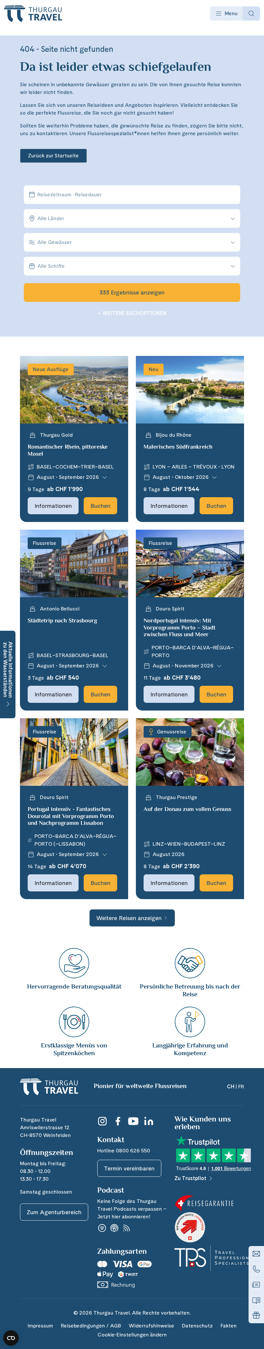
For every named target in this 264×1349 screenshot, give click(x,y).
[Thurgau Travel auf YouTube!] (133, 1121)
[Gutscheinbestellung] (256, 1315)
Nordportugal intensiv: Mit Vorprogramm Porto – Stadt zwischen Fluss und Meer (179, 628)
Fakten (229, 1326)
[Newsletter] (256, 1284)
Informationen (53, 505)
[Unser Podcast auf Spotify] (102, 1228)
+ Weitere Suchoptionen (132, 313)
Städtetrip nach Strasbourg (62, 621)
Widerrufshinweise (151, 1326)
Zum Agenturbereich (54, 1212)
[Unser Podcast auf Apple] (114, 1228)
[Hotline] (256, 1269)
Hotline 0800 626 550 (123, 1151)
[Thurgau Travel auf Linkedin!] (149, 1121)
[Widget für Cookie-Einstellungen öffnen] (11, 1338)
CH (230, 1087)
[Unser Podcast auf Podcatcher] (126, 1228)
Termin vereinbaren (129, 1168)
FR (241, 1087)
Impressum (40, 1326)
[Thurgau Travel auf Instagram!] (102, 1121)
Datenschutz (197, 1326)
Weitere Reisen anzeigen (129, 918)
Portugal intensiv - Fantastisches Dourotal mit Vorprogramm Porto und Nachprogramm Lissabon (71, 816)
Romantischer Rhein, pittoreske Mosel (68, 451)
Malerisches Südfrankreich (178, 447)
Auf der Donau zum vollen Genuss (187, 809)
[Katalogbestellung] (256, 1300)
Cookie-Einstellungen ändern (132, 1335)
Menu (231, 13)
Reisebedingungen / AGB (91, 1326)
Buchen (100, 505)
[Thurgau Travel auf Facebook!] (118, 1121)
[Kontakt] (256, 1253)
